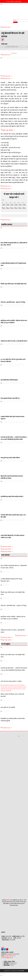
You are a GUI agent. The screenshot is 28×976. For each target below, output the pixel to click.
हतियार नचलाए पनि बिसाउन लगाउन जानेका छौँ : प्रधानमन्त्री (12, 695)
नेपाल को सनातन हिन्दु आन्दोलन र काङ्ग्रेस (11, 681)
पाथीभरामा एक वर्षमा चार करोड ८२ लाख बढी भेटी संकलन (14, 341)
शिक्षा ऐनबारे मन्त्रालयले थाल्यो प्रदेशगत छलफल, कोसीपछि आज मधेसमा (12, 477)
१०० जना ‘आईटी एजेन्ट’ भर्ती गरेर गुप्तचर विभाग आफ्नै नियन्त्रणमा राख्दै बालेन (13, 360)
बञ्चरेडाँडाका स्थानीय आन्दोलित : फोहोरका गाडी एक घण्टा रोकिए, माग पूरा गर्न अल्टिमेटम (14, 321)
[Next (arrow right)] (1, 975)
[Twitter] (5, 949)
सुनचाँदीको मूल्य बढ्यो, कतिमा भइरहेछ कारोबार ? (12, 496)
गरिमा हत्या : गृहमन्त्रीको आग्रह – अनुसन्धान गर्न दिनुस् (13, 302)
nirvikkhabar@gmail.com (7, 958)
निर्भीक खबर (8, 900)
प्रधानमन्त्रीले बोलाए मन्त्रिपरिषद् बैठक (9, 380)
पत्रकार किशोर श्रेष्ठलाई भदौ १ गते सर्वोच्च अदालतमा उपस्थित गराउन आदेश (12, 536)
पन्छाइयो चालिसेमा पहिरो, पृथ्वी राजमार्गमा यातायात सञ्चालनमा (12, 418)
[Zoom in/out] (4, 973)
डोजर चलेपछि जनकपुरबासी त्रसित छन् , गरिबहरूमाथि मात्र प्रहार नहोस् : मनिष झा (14, 244)
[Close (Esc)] (0, 973)
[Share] (1, 973)
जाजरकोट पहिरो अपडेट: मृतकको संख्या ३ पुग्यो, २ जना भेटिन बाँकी (13, 516)
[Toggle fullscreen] (3, 973)
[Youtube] (7, 949)
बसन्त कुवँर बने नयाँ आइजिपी (8, 707)
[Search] (15, 22)
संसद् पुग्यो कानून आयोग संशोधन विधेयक (10, 458)
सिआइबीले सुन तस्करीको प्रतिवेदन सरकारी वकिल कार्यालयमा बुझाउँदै (13, 719)
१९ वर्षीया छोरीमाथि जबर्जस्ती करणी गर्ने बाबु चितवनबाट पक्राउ (13, 264)
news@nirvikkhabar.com (9, 956)
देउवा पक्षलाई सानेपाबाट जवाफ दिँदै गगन (10, 398)
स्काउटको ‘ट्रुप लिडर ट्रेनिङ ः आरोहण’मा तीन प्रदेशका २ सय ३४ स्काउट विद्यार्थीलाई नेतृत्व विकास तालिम (14, 438)
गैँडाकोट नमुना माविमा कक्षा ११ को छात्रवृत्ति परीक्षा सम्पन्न (14, 284)
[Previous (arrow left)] (0, 975)
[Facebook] (2, 949)
